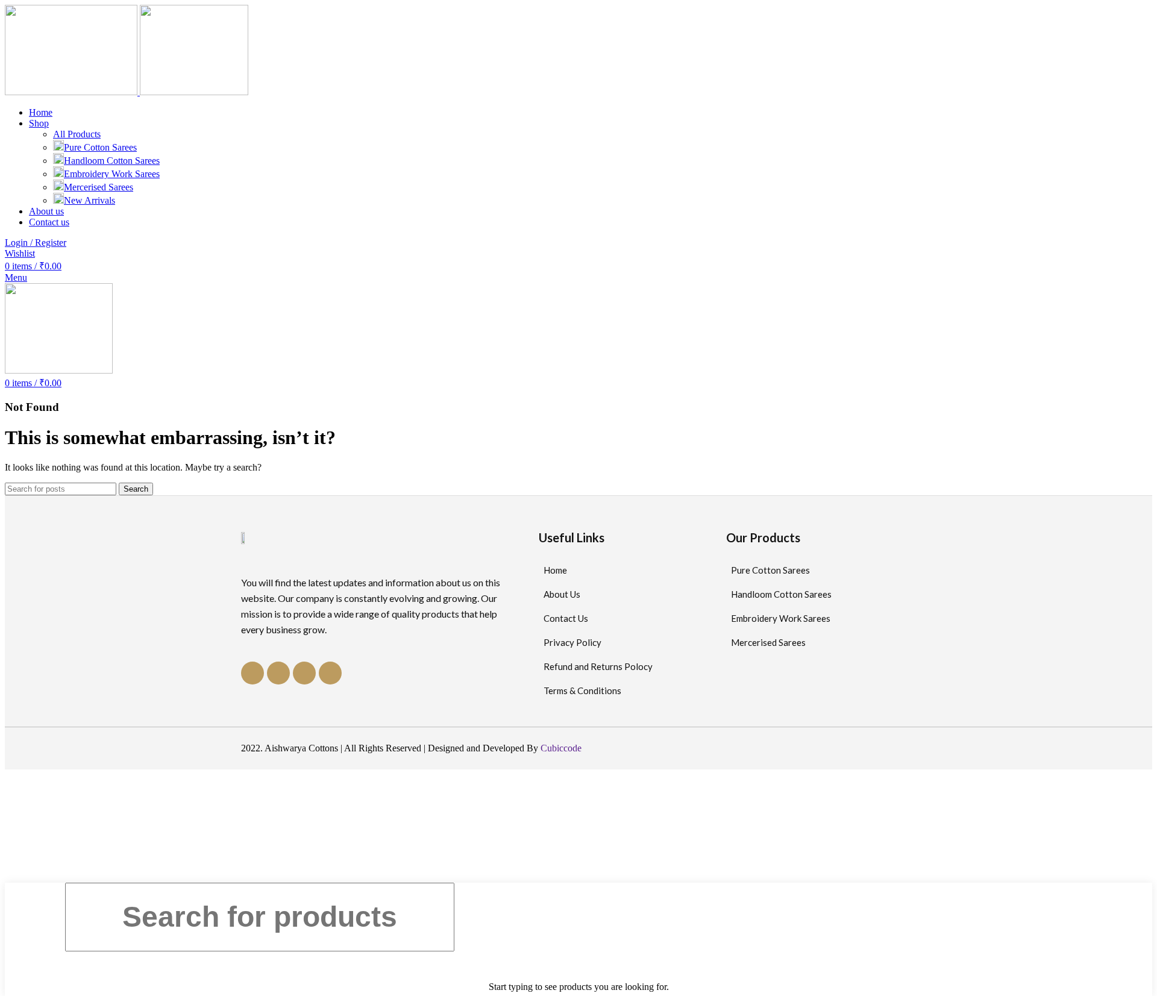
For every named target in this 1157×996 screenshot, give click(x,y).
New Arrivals (89, 200)
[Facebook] (252, 673)
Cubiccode (561, 748)
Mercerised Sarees (98, 187)
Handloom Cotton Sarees (112, 160)
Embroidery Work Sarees (112, 174)
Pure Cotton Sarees (100, 147)
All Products (77, 134)
